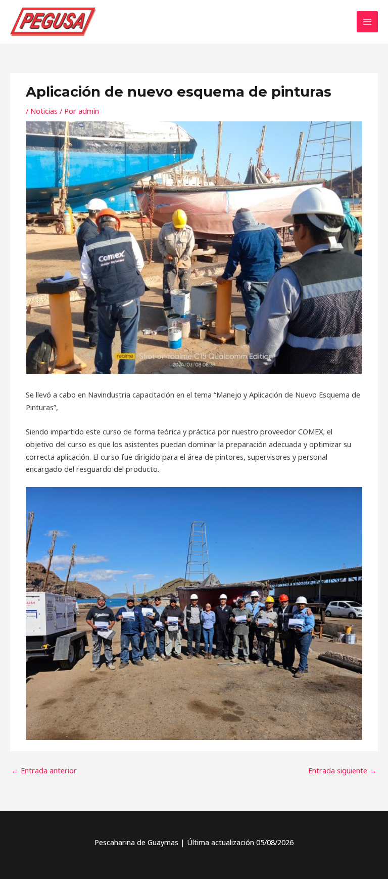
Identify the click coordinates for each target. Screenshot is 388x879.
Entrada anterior (44, 770)
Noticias (44, 111)
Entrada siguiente (342, 770)
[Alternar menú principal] (367, 21)
